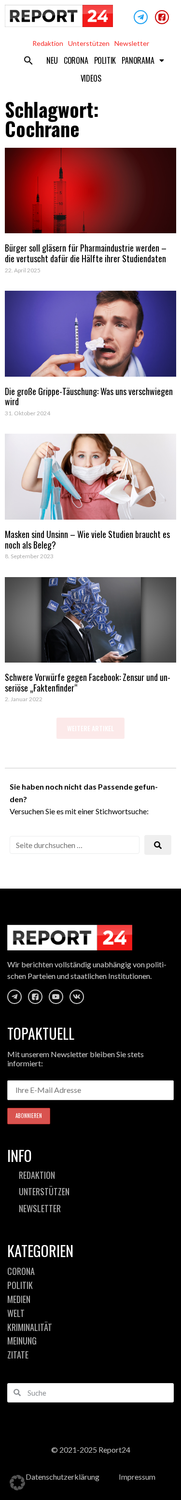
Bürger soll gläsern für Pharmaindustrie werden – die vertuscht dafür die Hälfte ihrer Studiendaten (86, 253)
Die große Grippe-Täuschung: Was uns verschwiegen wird (89, 396)
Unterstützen (89, 43)
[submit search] (157, 845)
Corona (76, 60)
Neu (51, 60)
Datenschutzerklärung (62, 1476)
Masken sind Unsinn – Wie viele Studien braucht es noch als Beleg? (87, 539)
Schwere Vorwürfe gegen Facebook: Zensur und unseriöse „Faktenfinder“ (87, 682)
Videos (91, 78)
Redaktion (47, 43)
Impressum (137, 1476)
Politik (105, 60)
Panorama (138, 60)
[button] (28, 60)
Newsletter (131, 43)
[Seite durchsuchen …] (74, 845)
